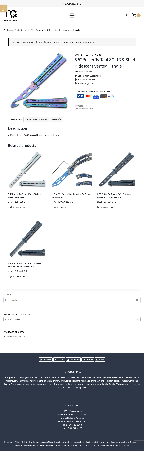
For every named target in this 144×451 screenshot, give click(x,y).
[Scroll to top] (137, 438)
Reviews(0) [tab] (56, 119)
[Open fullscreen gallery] (67, 110)
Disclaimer (100, 445)
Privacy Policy (88, 445)
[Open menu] (72, 15)
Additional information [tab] (37, 119)
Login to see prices (83, 71)
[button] (3, 8)
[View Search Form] (128, 15)
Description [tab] (16, 119)
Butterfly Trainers (88, 55)
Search (138, 300)
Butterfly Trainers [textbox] (71, 319)
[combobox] (72, 319)
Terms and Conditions (119, 445)
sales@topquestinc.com (75, 421)
